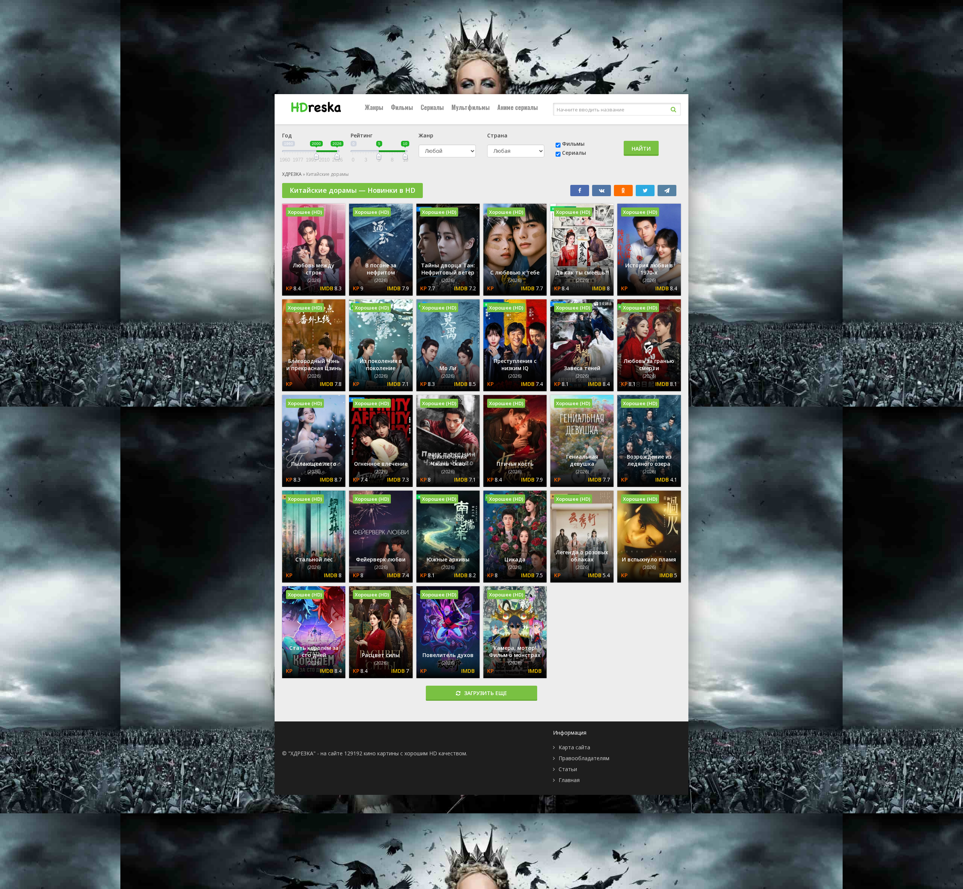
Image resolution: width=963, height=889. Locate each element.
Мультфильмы (470, 107)
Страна (497, 135)
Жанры (374, 107)
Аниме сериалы (517, 107)
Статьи (568, 769)
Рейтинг (361, 135)
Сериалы (432, 107)
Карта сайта (574, 747)
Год (287, 135)
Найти (641, 148)
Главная (569, 780)
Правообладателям (584, 758)
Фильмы (402, 107)
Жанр (426, 135)
